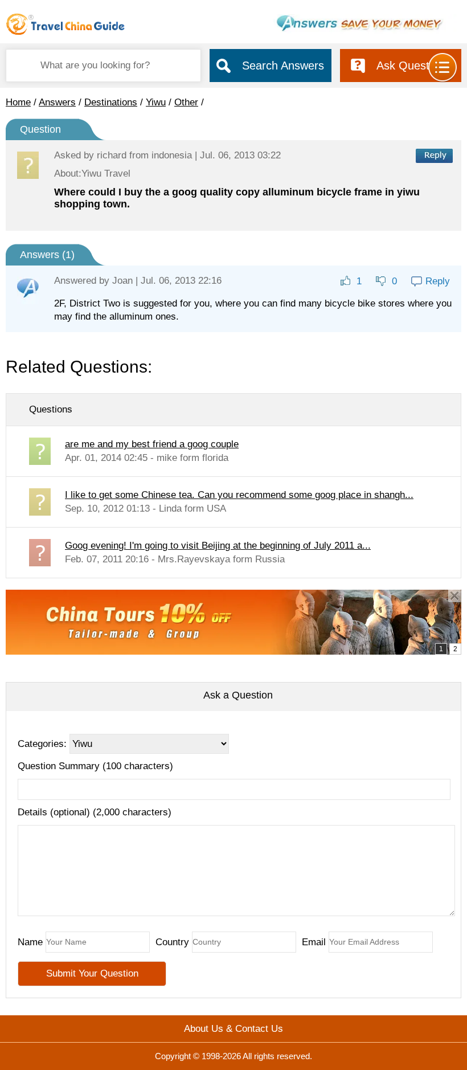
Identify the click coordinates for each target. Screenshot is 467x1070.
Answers (57, 102)
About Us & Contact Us (233, 1028)
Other (186, 102)
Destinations (110, 102)
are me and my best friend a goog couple (152, 444)
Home (18, 102)
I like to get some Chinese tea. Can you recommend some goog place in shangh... (239, 494)
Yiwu (156, 102)
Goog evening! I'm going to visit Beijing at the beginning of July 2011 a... (218, 545)
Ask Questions (413, 65)
